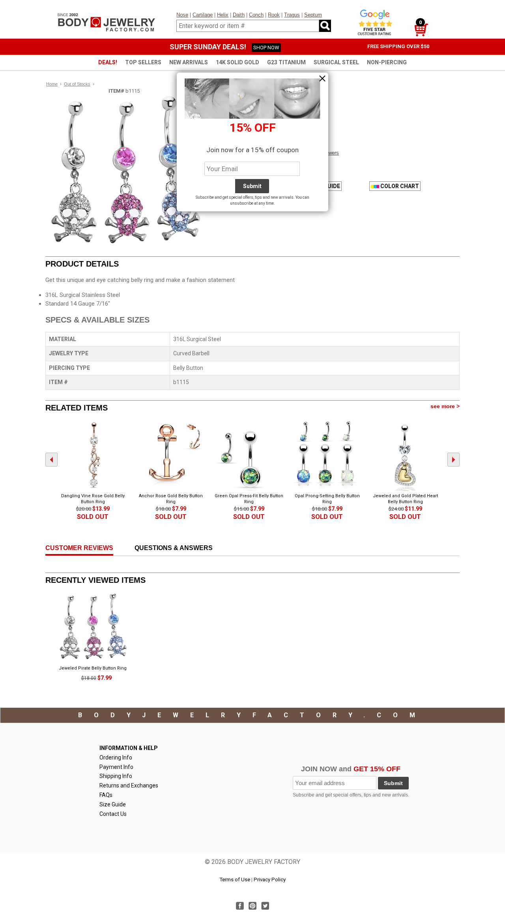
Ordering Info (115, 757)
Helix (222, 15)
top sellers (143, 62)
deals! (107, 62)
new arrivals (188, 62)
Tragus (292, 15)
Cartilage (203, 15)
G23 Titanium (286, 62)
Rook (274, 15)
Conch (256, 15)
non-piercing (387, 62)
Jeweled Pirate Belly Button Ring (93, 668)
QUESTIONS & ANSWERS (174, 548)
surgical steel (336, 62)
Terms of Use (234, 879)
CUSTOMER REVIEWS (79, 548)
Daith (239, 15)
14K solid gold (237, 62)
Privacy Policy (270, 879)
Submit (393, 783)
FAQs (105, 795)
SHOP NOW (266, 47)
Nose (182, 15)
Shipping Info (115, 776)
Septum (313, 15)
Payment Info (116, 767)
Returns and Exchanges (128, 785)
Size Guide (112, 804)
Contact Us (113, 814)
